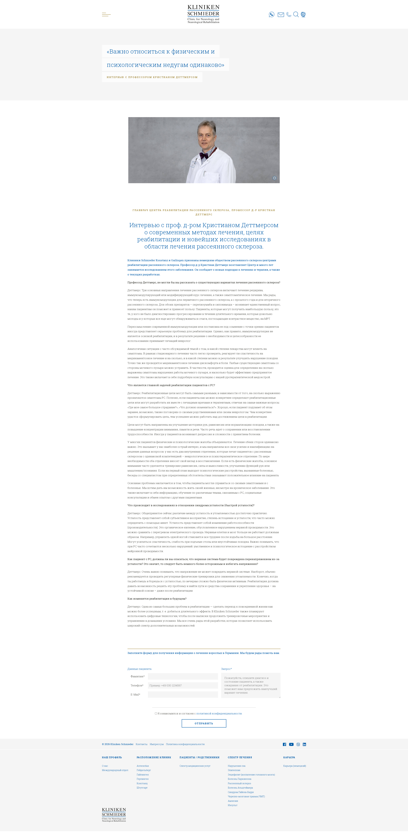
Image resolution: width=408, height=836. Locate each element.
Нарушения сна (236, 765)
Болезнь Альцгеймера (240, 787)
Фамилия (138, 676)
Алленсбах (143, 765)
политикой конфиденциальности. (219, 713)
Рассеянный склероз (239, 783)
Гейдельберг (144, 770)
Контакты (141, 744)
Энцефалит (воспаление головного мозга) (251, 774)
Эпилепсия (234, 770)
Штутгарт (142, 787)
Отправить (204, 723)
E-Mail (135, 694)
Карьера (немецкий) (294, 765)
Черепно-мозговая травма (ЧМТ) (246, 796)
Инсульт (232, 805)
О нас (105, 765)
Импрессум (157, 744)
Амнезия (233, 801)
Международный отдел (115, 770)
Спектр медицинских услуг (195, 765)
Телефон (137, 685)
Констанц (142, 783)
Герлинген (143, 779)
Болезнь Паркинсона (239, 779)
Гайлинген (143, 774)
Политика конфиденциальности (185, 744)
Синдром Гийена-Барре (241, 792)
